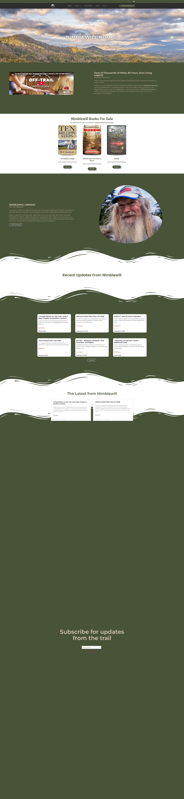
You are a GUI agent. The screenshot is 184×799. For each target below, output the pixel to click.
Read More (41, 327)
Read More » (56, 415)
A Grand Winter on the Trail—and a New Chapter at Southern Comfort (53, 317)
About (77, 5)
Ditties (116, 159)
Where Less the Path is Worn (92, 160)
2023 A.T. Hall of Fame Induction (127, 316)
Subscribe (92, 651)
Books (97, 5)
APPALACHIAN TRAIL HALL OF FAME (90, 316)
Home (70, 5)
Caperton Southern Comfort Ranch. (104, 122)
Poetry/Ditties (88, 5)
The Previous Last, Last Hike (49, 340)
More (104, 5)
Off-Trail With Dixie (148, 89)
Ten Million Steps (67, 159)
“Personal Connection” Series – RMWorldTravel (127, 341)
